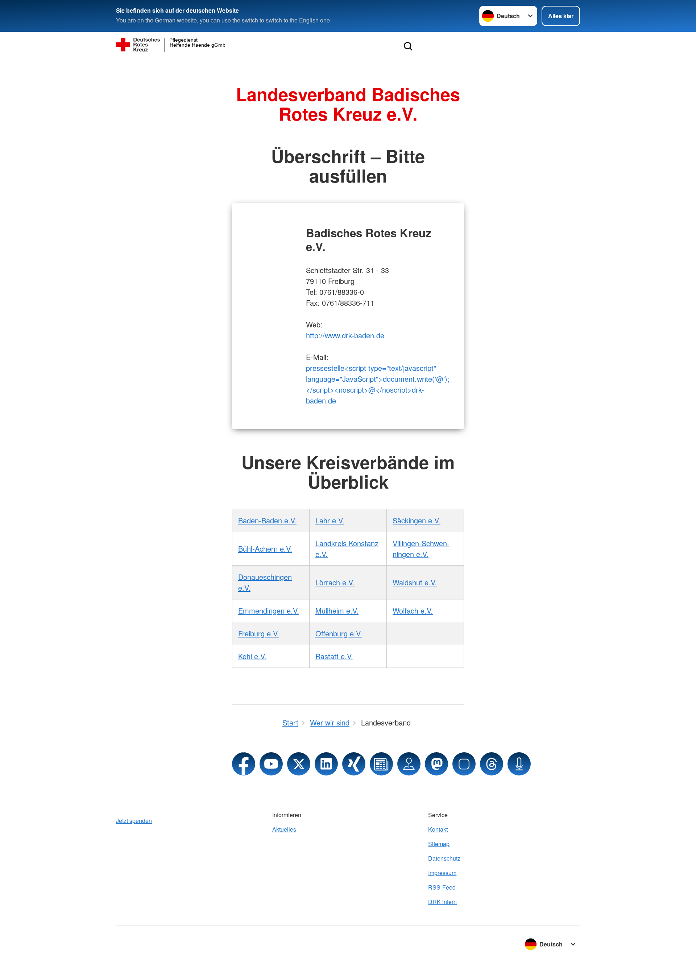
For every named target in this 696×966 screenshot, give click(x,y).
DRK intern (442, 902)
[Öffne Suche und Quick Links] (408, 46)
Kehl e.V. (252, 656)
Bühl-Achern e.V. (265, 548)
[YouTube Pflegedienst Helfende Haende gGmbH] (271, 763)
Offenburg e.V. (338, 633)
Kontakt (438, 829)
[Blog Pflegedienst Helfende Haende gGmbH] (381, 763)
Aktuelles (284, 829)
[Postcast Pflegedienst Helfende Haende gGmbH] (519, 763)
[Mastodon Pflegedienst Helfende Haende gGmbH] (436, 763)
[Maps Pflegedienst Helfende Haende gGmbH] (408, 763)
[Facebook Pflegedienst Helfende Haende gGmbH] (243, 763)
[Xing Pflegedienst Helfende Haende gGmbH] (353, 763)
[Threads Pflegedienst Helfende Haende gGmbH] (491, 763)
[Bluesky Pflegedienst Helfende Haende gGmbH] (464, 763)
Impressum (442, 873)
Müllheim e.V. (337, 610)
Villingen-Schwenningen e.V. (421, 548)
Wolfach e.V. (413, 610)
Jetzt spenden (134, 820)
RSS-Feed (442, 887)
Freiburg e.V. (258, 633)
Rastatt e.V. (334, 656)
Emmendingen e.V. (268, 610)
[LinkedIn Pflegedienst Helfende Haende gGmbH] (326, 763)
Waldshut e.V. (415, 582)
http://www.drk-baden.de (345, 335)
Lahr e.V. (329, 520)
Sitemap (439, 844)
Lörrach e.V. (335, 582)
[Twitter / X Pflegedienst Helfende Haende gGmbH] (298, 763)
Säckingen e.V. (416, 520)
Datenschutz (444, 858)
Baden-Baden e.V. (267, 520)
